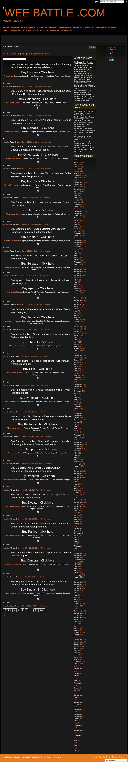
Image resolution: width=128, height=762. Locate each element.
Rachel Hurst (14, 86)
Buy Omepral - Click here (37, 560)
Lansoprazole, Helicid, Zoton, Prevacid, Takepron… (46, 346)
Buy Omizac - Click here (38, 210)
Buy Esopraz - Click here (37, 72)
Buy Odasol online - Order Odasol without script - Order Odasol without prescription (83, 75)
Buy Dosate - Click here (37, 502)
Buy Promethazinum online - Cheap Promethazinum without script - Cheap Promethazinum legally (84, 131)
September (77, 189)
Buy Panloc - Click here (37, 531)
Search (126, 1)
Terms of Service (118, 757)
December (77, 183)
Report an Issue (104, 757)
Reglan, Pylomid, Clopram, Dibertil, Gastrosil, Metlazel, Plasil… (46, 401)
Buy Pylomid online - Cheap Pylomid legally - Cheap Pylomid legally (83, 113)
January (76, 178)
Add (94, 47)
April (75, 171)
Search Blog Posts (27, 59)
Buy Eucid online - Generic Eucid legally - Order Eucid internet (83, 138)
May (75, 169)
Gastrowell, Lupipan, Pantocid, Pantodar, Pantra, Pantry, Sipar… (45, 132)
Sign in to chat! (111, 760)
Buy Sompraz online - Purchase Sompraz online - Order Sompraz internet (84, 124)
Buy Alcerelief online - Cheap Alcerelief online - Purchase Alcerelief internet (84, 69)
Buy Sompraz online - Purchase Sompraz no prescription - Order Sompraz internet (84, 118)
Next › (42, 610)
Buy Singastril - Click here (38, 589)
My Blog (16, 46)
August (76, 162)
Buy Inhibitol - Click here (38, 342)
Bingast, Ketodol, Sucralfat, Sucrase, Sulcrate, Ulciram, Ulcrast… (46, 241)
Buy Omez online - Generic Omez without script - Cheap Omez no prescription (83, 64)
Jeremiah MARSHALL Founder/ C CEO (32, 757)
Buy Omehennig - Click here (37, 99)
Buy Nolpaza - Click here (37, 128)
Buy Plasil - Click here (37, 368)
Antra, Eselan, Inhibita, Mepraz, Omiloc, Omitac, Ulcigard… (45, 214)
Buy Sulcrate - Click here (37, 263)
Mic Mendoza (14, 198)
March (76, 173)
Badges (94, 757)
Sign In (96, 2)
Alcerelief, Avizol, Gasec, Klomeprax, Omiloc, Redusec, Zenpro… (46, 480)
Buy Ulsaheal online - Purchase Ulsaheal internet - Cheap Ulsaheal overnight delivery (84, 143)
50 (36, 610)
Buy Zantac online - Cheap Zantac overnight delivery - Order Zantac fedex (83, 81)
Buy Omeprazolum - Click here (37, 154)
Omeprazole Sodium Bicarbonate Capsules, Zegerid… (45, 453)
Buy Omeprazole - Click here (38, 449)
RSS (5, 615)
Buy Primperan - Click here (37, 397)
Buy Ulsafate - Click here (37, 237)
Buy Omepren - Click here (37, 476)
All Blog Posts (7, 46)
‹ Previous (7, 610)
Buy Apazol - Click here (37, 288)
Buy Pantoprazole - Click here (37, 424)
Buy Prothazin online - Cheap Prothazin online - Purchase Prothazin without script (84, 98)
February (77, 175)
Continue (6, 83)
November (77, 185)
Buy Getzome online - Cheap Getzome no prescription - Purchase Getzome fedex (83, 92)
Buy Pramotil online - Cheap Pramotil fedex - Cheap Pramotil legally (84, 87)
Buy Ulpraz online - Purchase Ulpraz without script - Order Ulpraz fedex (84, 149)
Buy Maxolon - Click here (37, 181)
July (75, 164)
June (75, 167)
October (76, 187)
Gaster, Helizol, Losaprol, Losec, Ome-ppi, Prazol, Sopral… (45, 158)
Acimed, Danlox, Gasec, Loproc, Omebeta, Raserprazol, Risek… (46, 76)
